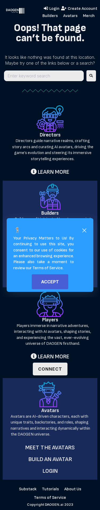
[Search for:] (44, 76)
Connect (50, 369)
